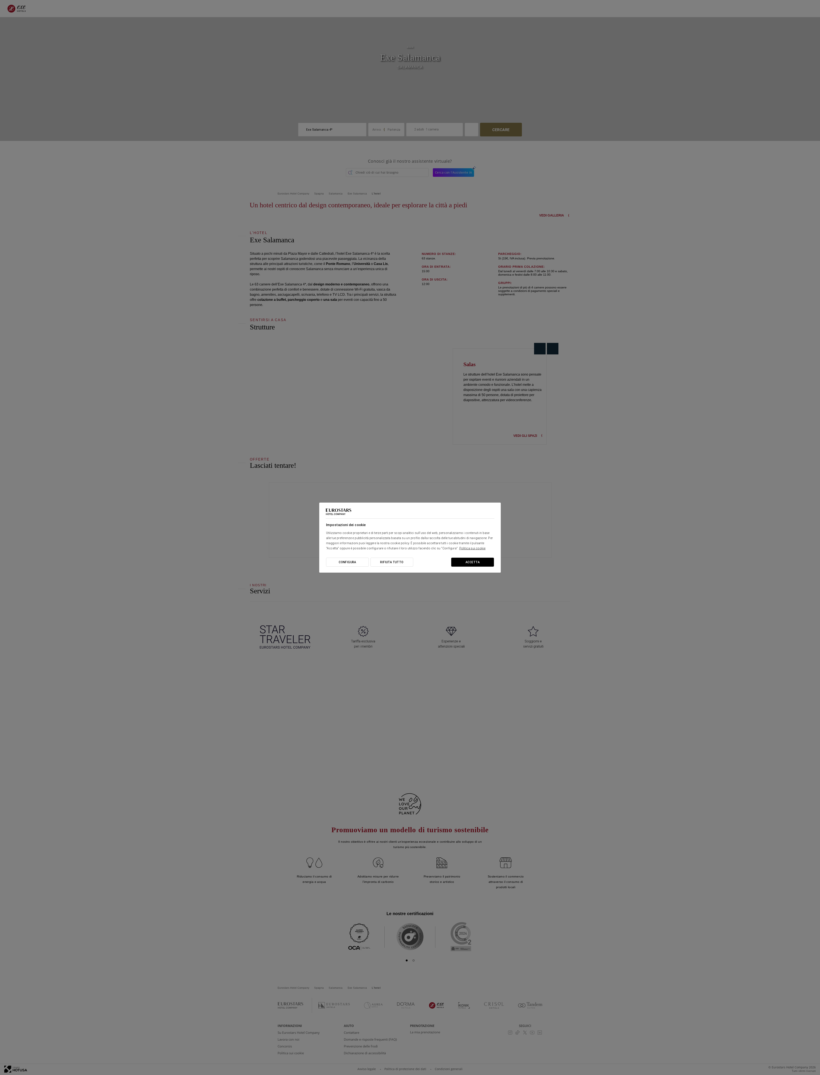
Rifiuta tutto (391, 562)
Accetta (473, 562)
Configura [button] (347, 562)
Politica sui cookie (472, 548)
